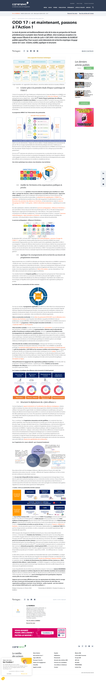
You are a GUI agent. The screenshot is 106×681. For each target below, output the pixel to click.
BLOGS (50, 7)
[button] (3, 678)
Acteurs (79, 68)
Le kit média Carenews (80, 655)
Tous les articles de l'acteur (86, 13)
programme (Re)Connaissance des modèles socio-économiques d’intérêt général (42, 347)
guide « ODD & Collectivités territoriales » (41, 203)
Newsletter (72, 3)
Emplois (88, 7)
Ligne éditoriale (37, 657)
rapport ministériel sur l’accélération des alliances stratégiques (41, 406)
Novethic (77, 662)
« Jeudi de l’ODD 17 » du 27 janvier (22, 324)
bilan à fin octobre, (42, 269)
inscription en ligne (18, 358)
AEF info (77, 660)
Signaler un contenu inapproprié (59, 599)
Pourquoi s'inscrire (37, 660)
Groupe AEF (78, 657)
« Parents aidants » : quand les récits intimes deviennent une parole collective (89, 76)
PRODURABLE (78, 664)
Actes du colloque (53, 96)
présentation (48, 327)
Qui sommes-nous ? (38, 655)
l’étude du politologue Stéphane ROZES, (50, 558)
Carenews (88, 68)
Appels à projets (80, 7)
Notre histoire (36, 653)
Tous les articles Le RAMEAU (33, 620)
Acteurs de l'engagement (39, 662)
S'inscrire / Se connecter (89, 3)
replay (53, 351)
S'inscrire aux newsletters (60, 662)
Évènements (70, 7)
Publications (62, 7)
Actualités (35, 664)
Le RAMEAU (17, 13)
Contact (56, 667)
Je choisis (9, 673)
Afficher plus (84, 103)
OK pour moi (24, 673)
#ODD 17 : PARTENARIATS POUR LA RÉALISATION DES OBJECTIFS (28, 18)
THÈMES (55, 7)
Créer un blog (79, 3)
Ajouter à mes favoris (87, 51)
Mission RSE (78, 653)
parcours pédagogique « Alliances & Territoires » (51, 207)
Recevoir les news (72, 13)
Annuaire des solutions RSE (61, 660)
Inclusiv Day (78, 667)
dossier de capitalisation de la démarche (35, 439)
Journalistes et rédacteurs (60, 664)
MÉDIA (45, 7)
